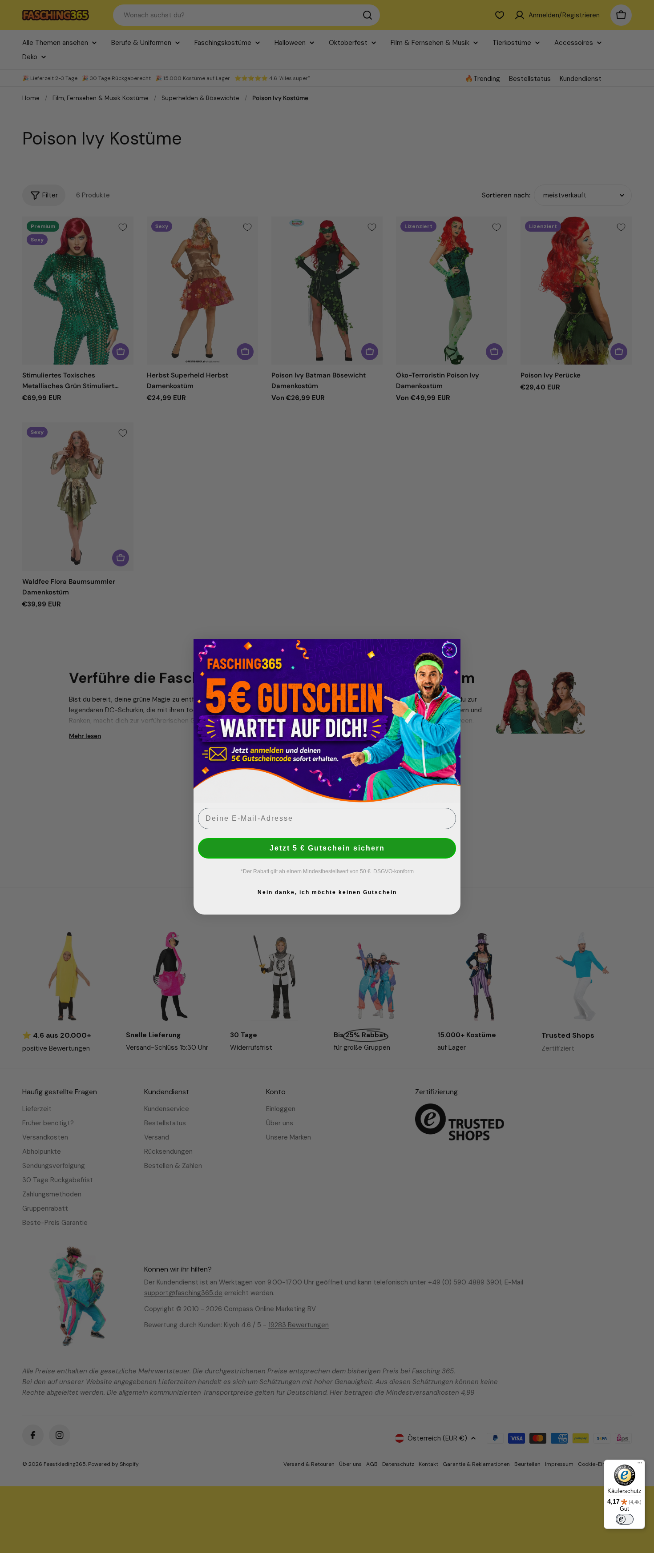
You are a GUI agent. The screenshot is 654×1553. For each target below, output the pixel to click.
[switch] (625, 1519)
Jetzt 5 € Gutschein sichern (327, 847)
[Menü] (639, 1465)
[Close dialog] (449, 650)
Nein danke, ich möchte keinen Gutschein (327, 892)
